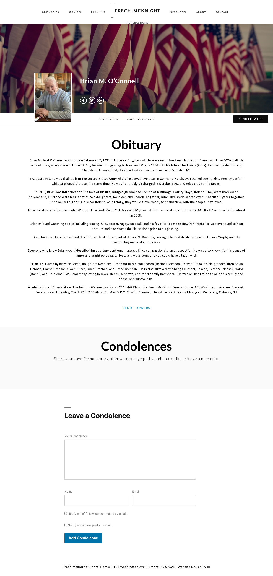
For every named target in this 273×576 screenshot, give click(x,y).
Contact (222, 12)
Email (136, 491)
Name (68, 491)
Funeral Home (138, 22)
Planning (98, 12)
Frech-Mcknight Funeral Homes (87, 566)
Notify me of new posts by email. (90, 525)
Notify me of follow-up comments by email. (97, 513)
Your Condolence (76, 436)
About (201, 12)
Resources (178, 12)
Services (75, 12)
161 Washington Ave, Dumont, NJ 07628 (144, 566)
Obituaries (50, 12)
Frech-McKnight (137, 10)
